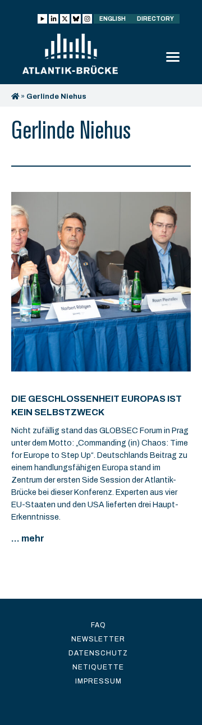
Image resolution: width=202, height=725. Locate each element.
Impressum (98, 681)
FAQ (98, 625)
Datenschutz (98, 653)
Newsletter (98, 639)
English (112, 19)
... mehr (27, 538)
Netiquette (98, 667)
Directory (155, 19)
